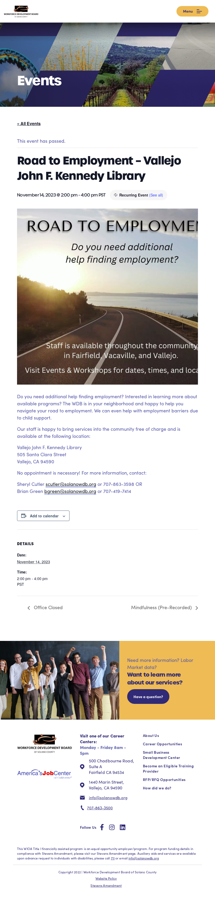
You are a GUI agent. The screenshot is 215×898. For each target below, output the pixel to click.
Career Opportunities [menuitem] (162, 743)
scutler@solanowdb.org (71, 484)
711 (113, 858)
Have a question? (148, 696)
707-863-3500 (100, 807)
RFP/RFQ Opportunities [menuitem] (164, 779)
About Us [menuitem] (151, 735)
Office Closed (48, 607)
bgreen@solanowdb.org (70, 491)
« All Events (29, 123)
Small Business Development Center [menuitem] (161, 755)
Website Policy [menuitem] (106, 878)
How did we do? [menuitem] (157, 787)
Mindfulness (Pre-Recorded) (162, 607)
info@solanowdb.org (108, 797)
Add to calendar (44, 515)
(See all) (156, 195)
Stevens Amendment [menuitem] (106, 885)
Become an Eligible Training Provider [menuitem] (168, 768)
